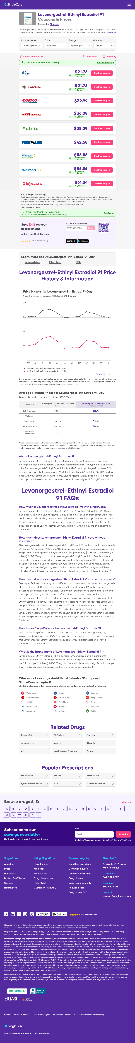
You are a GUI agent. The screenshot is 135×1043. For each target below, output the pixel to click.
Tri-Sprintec (59, 735)
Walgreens (31, 693)
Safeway (95, 706)
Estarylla (90, 735)
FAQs (78, 262)
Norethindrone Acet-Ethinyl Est (65, 751)
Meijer (61, 711)
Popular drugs (76, 887)
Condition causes (78, 868)
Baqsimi (57, 775)
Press (7, 868)
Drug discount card (44, 878)
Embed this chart (103, 374)
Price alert (92, 56)
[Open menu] (129, 5)
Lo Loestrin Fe (27, 743)
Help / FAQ (40, 883)
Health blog (10, 887)
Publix (93, 711)
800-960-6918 (110, 886)
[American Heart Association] (27, 999)
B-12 (56, 783)
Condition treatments (81, 873)
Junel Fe (57, 743)
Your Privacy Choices (62, 1014)
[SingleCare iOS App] (43, 914)
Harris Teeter (31, 706)
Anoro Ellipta (92, 775)
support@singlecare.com (117, 896)
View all (126, 802)
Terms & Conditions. (122, 840)
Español (7, 1014)
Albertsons (31, 711)
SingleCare (15, 1033)
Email (77, 828)
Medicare (39, 868)
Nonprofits (10, 873)
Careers (8, 883)
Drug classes (76, 878)
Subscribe (123, 834)
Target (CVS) (64, 697)
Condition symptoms (80, 864)
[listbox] (32, 43)
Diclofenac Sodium (95, 783)
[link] (109, 56)
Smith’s (29, 702)
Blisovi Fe (90, 743)
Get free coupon (102, 73)
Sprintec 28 (26, 735)
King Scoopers (97, 697)
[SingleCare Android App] (59, 914)
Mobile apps (40, 873)
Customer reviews (44, 887)
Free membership (105, 62)
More (110, 32)
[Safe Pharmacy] (17, 991)
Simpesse (54, 24)
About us (9, 864)
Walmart (94, 693)
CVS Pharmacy (32, 697)
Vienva (89, 751)
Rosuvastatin (27, 775)
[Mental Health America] (11, 999)
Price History (55, 262)
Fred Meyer (63, 702)
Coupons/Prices (32, 262)
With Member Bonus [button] (79, 75)
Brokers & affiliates (14, 878)
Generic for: (44, 24)
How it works (41, 864)
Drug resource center (80, 883)
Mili (22, 751)
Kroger (62, 693)
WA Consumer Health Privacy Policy (89, 1014)
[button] (31, 56)
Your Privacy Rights (41, 1014)
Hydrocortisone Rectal (31, 783)
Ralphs (62, 706)
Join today (109, 213)
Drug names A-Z (78, 892)
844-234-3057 (111, 877)
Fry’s (93, 702)
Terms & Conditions (22, 1014)
